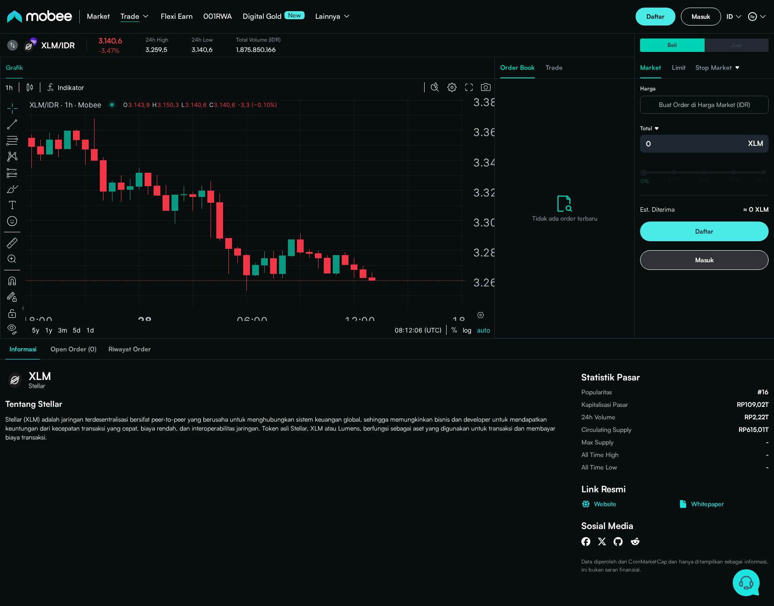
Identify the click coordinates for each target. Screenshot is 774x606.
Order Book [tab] (517, 67)
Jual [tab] (736, 45)
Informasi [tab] (22, 349)
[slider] (644, 173)
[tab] (717, 70)
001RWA (217, 16)
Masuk (701, 16)
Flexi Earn (177, 16)
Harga (648, 88)
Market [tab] (650, 67)
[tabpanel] (564, 208)
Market (98, 16)
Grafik (14, 67)
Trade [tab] (554, 67)
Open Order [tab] (73, 349)
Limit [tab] (679, 67)
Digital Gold (262, 16)
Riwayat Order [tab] (129, 349)
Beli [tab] (672, 45)
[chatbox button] (746, 582)
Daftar (655, 16)
